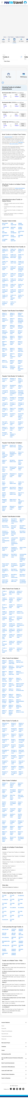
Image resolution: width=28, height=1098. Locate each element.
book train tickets (8, 136)
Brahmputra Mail (6, 92)
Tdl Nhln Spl (5, 121)
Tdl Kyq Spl (5, 112)
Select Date (22, 95)
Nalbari (17, 96)
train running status (14, 143)
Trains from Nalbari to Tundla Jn (10, 887)
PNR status (20, 142)
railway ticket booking (20, 188)
